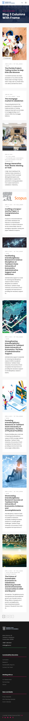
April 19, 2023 (8, 154)
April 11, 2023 (8, 204)
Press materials (6, 697)
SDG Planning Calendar (8, 699)
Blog (7, 66)
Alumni (4, 684)
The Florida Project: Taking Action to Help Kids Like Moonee (14, 70)
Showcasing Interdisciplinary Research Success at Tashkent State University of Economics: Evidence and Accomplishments (14, 503)
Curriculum (5, 660)
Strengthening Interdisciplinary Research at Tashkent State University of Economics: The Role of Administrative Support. (14, 347)
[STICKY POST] (14, 43)
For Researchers (7, 679)
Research (5, 662)
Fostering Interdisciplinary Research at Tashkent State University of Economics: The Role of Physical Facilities (14, 425)
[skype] (7, 717)
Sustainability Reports (8, 665)
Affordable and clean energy (14, 158)
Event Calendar (6, 702)
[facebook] (2, 717)
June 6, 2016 (8, 64)
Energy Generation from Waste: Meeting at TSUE (14, 165)
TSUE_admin (19, 64)
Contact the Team (7, 667)
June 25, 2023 (8, 94)
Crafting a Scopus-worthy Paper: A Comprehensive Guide (13, 212)
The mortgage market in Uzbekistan (14, 100)
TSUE (21, 715)
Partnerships (6, 682)
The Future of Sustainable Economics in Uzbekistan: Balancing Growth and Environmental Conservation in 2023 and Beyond (14, 583)
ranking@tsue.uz (6, 645)
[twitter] (10, 717)
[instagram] (13, 717)
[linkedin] (5, 717)
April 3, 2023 (8, 251)
